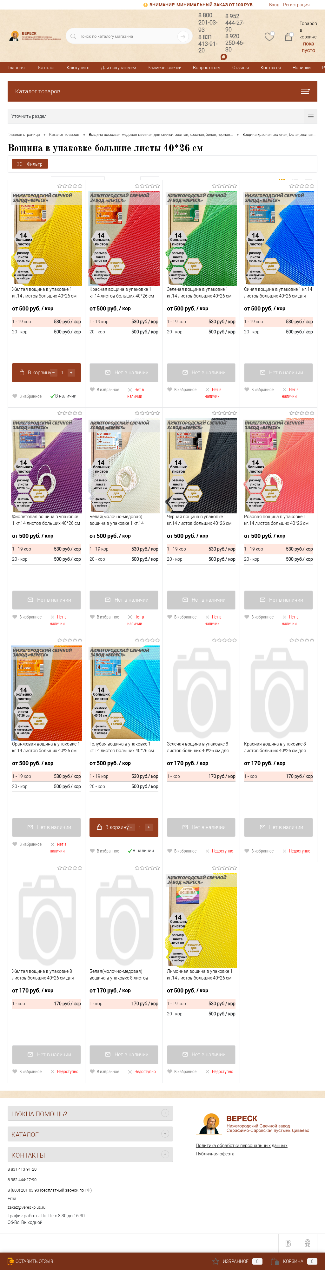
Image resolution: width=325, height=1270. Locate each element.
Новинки (302, 67)
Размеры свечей (165, 67)
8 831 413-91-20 (22, 1169)
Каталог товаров (37, 91)
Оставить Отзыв (34, 1261)
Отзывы (240, 67)
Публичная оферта (215, 1153)
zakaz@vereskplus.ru (26, 1207)
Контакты (271, 67)
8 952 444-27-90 (22, 1179)
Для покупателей (118, 67)
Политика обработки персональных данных (242, 1145)
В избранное (30, 396)
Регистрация (296, 4)
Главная (16, 67)
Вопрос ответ (207, 67)
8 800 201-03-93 (207, 22)
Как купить (78, 67)
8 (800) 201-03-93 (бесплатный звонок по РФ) (50, 1190)
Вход (274, 4)
